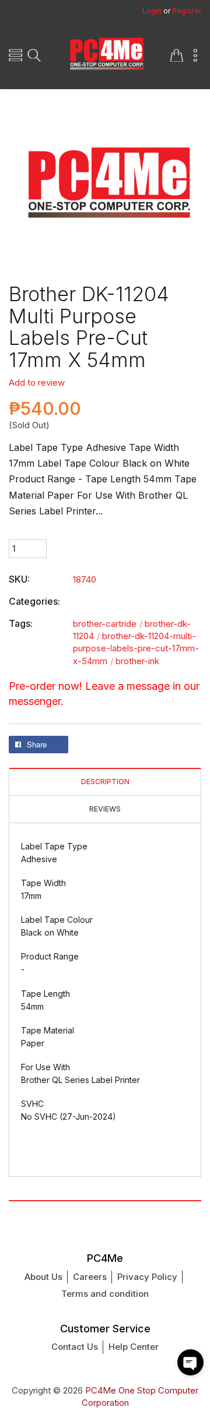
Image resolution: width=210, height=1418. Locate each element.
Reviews (105, 809)
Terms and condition (105, 1293)
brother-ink (137, 660)
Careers (90, 1276)
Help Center (133, 1346)
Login (152, 10)
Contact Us (74, 1346)
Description (105, 781)
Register (186, 10)
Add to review (37, 382)
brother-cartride (107, 623)
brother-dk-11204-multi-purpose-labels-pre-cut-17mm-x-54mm (136, 648)
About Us (43, 1276)
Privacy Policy (147, 1276)
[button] (190, 1362)
